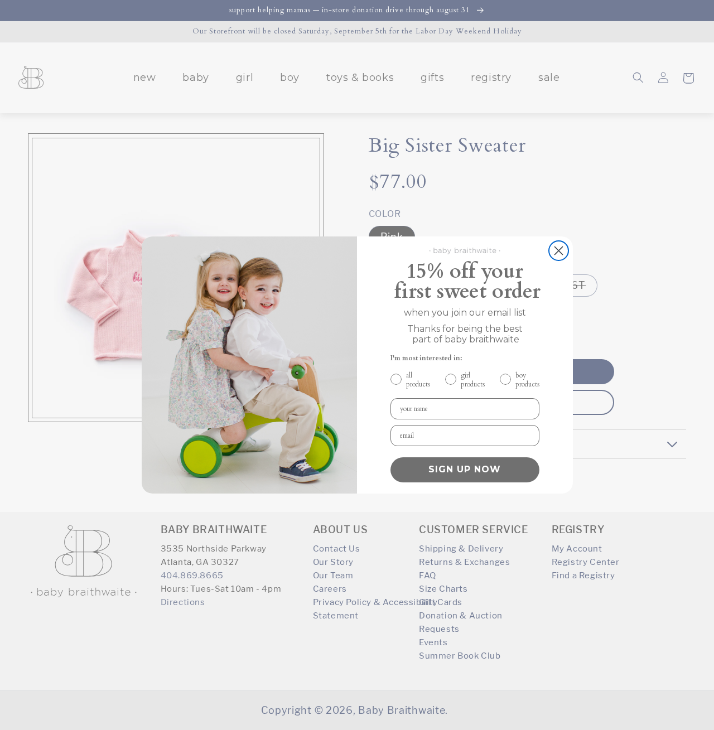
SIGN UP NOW (464, 469)
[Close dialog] (558, 250)
